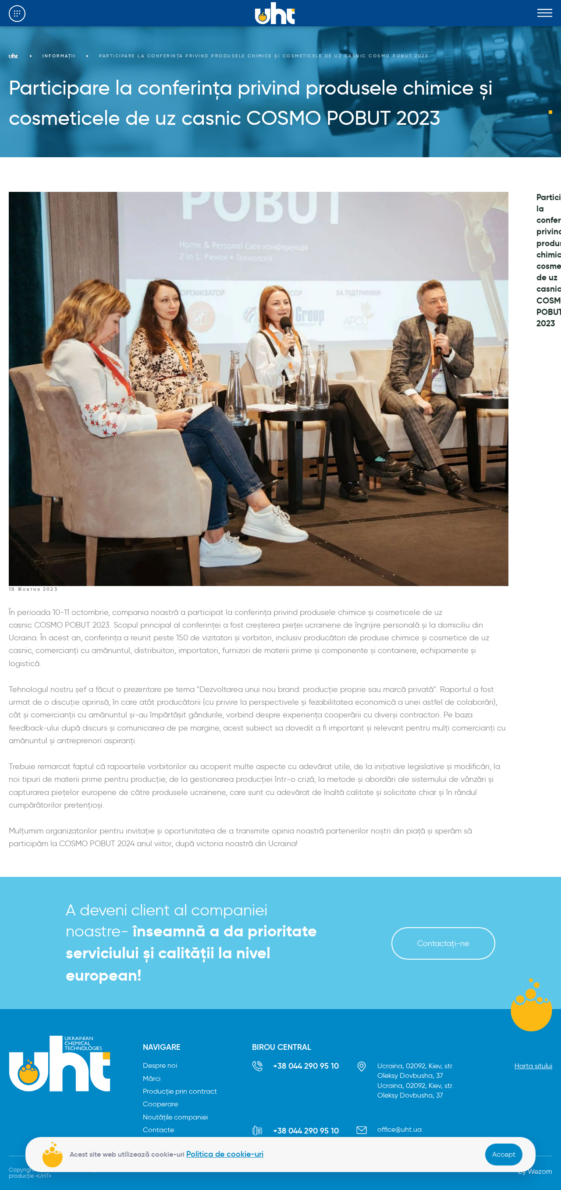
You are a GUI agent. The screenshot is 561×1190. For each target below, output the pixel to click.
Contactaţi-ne (443, 943)
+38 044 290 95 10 (306, 1066)
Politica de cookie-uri (224, 1154)
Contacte (158, 1130)
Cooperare (160, 1104)
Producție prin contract (180, 1091)
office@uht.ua (399, 1129)
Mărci (151, 1078)
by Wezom (535, 1171)
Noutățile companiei (175, 1117)
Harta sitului (533, 1066)
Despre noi (160, 1065)
